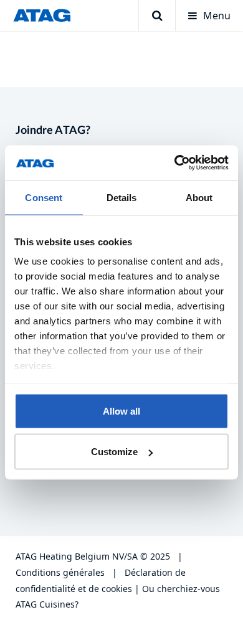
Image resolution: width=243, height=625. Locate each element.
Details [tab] (122, 197)
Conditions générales (60, 572)
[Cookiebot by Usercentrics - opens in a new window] (175, 163)
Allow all (121, 410)
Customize (114, 451)
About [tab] (199, 197)
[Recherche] (156, 15)
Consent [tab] (43, 197)
